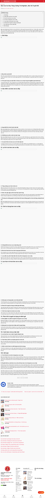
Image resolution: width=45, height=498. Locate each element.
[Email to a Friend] (23, 378)
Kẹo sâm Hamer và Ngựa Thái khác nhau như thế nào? (10, 448)
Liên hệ (17, 473)
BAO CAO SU (3, 4)
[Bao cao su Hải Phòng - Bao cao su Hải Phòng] (2, 1)
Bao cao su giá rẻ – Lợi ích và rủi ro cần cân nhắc (33, 391)
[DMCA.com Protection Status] (3, 485)
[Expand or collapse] (43, 13)
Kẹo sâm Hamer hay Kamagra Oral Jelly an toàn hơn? (10, 438)
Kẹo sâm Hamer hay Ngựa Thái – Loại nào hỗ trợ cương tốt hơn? (12, 442)
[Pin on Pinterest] (25, 378)
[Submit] (15, 1)
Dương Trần (11, 8)
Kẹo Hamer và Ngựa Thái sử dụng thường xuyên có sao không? (12, 444)
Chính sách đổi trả (18, 490)
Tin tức (17, 474)
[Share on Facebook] (20, 378)
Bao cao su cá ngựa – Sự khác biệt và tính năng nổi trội (12, 391)
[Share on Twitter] (21, 378)
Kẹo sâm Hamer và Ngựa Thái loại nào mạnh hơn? (10, 446)
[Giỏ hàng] (43, 1)
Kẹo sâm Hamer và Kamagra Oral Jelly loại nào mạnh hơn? (11, 440)
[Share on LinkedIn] (27, 378)
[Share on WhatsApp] (18, 378)
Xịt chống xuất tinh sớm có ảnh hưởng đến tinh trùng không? (11, 450)
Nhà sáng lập (18, 475)
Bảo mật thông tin (18, 480)
